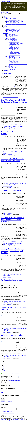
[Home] (3, 11)
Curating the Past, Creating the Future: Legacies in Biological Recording (12, 251)
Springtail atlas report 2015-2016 (16, 43)
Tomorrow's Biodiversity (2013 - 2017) (15, 20)
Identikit (5, 27)
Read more (10, 97)
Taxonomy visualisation (14, 57)
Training (5, 26)
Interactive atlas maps (14, 62)
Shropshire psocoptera (14, 52)
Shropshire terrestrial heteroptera (16, 49)
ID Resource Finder (10, 34)
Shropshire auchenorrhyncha (15, 51)
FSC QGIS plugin (10, 38)
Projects (5, 17)
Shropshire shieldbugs (14, 44)
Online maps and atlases (11, 39)
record (13, 86)
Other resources (9, 66)
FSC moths (11, 60)
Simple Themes (8, 420)
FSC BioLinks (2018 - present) (13, 18)
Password (3, 409)
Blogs (4, 25)
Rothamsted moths (13, 61)
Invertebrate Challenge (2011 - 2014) (14, 21)
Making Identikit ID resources (13, 29)
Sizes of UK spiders (13, 58)
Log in (4, 128)
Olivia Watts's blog (7, 154)
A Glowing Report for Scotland (12, 335)
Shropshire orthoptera (14, 46)
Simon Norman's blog (8, 127)
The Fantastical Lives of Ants (11, 280)
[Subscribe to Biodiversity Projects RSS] (10, 373)
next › (4, 369)
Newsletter (5, 70)
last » (4, 370)
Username (3, 407)
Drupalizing (3, 419)
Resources (5, 33)
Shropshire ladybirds (14, 40)
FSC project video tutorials (12, 35)
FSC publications (10, 36)
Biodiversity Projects (5, 12)
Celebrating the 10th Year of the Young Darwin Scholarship (12, 160)
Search (2, 398)
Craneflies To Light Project (11, 190)
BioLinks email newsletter (13, 380)
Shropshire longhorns (14, 47)
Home (4, 16)
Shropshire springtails (14, 42)
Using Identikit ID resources (12, 30)
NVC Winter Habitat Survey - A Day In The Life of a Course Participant (12, 220)
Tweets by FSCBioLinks (6, 401)
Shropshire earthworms (14, 53)
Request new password (8, 413)
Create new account (7, 411)
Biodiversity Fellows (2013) (12, 22)
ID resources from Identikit (12, 31)
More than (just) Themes (17, 419)
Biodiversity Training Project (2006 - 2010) (16, 24)
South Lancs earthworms (14, 55)
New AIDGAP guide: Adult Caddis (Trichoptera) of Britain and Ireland (14, 101)
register (9, 128)
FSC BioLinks (6, 73)
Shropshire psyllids (13, 48)
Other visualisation (10, 56)
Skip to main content (5, 1)
